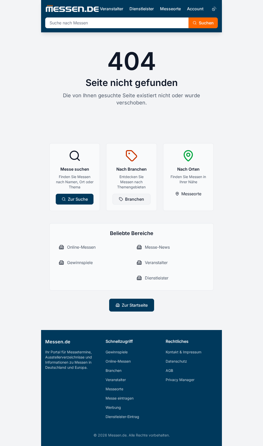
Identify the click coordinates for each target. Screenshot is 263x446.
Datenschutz (176, 361)
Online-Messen (118, 361)
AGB (169, 370)
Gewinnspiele (117, 352)
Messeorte (170, 8)
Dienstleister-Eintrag (122, 416)
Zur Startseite (135, 305)
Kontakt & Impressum (183, 352)
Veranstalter (111, 8)
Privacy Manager (180, 379)
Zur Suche (78, 199)
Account (195, 8)
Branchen (134, 199)
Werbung (113, 407)
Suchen (206, 22)
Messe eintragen (120, 398)
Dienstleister (141, 8)
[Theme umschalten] (214, 8)
